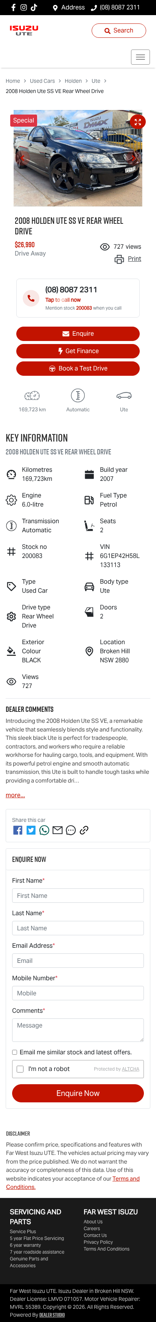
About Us (93, 1221)
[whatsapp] (44, 830)
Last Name (28, 913)
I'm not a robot (49, 1069)
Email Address (33, 946)
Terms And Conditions (106, 1249)
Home (13, 80)
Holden (73, 80)
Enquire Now (78, 1093)
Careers (92, 1228)
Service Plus (23, 1231)
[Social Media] (35, 7)
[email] (57, 830)
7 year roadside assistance (37, 1252)
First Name (28, 881)
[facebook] (17, 830)
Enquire (83, 334)
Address (73, 7)
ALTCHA (130, 1069)
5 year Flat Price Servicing (37, 1238)
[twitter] (31, 830)
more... (15, 795)
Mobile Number (35, 978)
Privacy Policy (98, 1242)
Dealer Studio (52, 1315)
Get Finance (82, 351)
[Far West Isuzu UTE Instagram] (25, 7)
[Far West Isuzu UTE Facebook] (15, 7)
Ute (96, 80)
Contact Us (95, 1235)
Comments (28, 1011)
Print (134, 259)
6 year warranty (25, 1245)
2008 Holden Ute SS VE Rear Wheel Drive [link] (55, 91)
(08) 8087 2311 (120, 7)
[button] (140, 57)
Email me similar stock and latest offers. (76, 1052)
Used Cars (42, 80)
